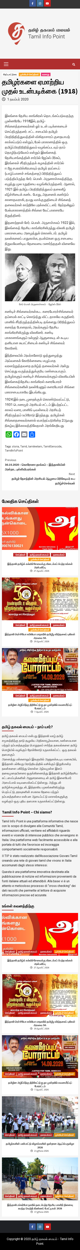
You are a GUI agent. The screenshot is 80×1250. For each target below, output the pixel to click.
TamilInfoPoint (14, 450)
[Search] (73, 64)
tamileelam (35, 446)
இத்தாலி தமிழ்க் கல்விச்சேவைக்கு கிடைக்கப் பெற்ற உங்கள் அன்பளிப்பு (40, 565)
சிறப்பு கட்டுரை (10, 74)
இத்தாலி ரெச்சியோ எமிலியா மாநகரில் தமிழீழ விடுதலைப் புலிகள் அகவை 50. (40, 635)
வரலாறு (45, 74)
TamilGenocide (52, 446)
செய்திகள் (20, 554)
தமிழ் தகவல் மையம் (39, 554)
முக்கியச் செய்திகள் (29, 74)
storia (15, 446)
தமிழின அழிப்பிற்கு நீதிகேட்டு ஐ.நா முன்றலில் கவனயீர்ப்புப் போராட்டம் (40, 706)
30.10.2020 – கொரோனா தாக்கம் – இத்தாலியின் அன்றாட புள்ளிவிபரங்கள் (35, 464)
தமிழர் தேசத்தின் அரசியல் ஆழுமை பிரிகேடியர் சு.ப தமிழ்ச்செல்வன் (43, 478)
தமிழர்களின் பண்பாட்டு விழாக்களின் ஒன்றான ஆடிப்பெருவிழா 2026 (40, 1145)
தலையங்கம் (59, 554)
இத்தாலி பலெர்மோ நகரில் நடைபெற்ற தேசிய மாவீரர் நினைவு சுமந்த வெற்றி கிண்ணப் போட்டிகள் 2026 (40, 1206)
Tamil (23, 446)
